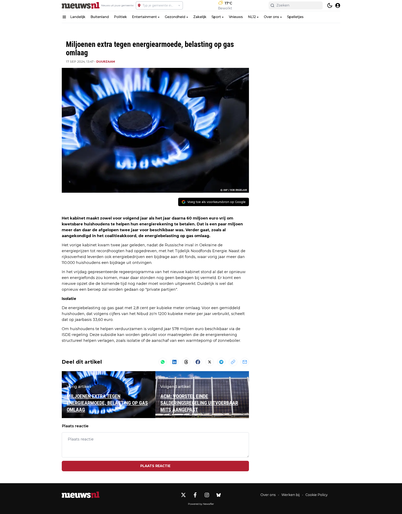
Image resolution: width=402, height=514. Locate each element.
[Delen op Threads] (186, 362)
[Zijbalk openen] (64, 16)
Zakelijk (199, 17)
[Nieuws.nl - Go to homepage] (80, 495)
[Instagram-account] (206, 494)
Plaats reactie (155, 466)
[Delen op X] (209, 362)
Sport (216, 17)
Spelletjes (295, 17)
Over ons (271, 17)
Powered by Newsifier (201, 503)
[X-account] (183, 494)
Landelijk (77, 17)
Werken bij (290, 495)
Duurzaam (105, 61)
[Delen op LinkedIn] (174, 362)
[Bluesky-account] (218, 494)
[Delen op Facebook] (198, 362)
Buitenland (99, 17)
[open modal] (337, 5)
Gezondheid (175, 17)
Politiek (120, 17)
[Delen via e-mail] (245, 362)
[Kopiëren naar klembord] (233, 362)
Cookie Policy (316, 495)
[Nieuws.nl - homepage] (80, 5)
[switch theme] (330, 5)
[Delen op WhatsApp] (162, 362)
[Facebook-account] (195, 494)
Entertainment (144, 17)
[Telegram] (221, 362)
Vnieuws (236, 17)
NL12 (252, 17)
